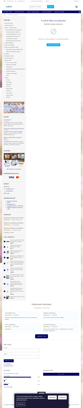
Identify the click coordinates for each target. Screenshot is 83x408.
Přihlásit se (8, 360)
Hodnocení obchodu (41, 304)
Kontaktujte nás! (11, 204)
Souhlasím (62, 397)
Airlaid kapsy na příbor (12, 38)
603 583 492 (9, 191)
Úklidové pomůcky (9, 56)
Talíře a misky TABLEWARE (13, 51)
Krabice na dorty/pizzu (11, 73)
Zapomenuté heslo (8, 366)
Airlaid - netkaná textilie (11, 27)
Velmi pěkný (7, 376)
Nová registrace (8, 364)
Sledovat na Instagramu (15, 169)
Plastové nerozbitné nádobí (11, 47)
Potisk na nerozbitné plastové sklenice (14, 128)
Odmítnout (52, 397)
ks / (61, 374)
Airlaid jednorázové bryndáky (13, 41)
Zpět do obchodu (53, 44)
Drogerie (7, 54)
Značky (6, 77)
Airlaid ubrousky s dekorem (13, 32)
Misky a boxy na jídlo (11, 62)
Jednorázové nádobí (11, 64)
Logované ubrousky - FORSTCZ (15, 206)
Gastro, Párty (8, 60)
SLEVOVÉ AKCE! (9, 25)
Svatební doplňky (9, 43)
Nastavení (21, 404)
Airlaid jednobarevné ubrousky (13, 30)
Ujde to (5, 379)
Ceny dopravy (7, 119)
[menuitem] (7, 12)
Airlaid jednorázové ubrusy (13, 36)
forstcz (8, 193)
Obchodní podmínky (37, 1)
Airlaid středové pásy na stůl (13, 34)
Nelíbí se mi (7, 383)
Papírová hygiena (9, 58)
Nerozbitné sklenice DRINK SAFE (14, 49)
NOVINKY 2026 (8, 23)
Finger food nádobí (9, 45)
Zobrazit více (41, 336)
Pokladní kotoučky (10, 71)
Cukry (7, 75)
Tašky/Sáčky (9, 67)
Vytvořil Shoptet (75, 404)
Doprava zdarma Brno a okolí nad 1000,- (12, 138)
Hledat (50, 6)
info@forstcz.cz (10, 189)
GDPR (47, 1)
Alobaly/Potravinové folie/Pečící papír (15, 69)
